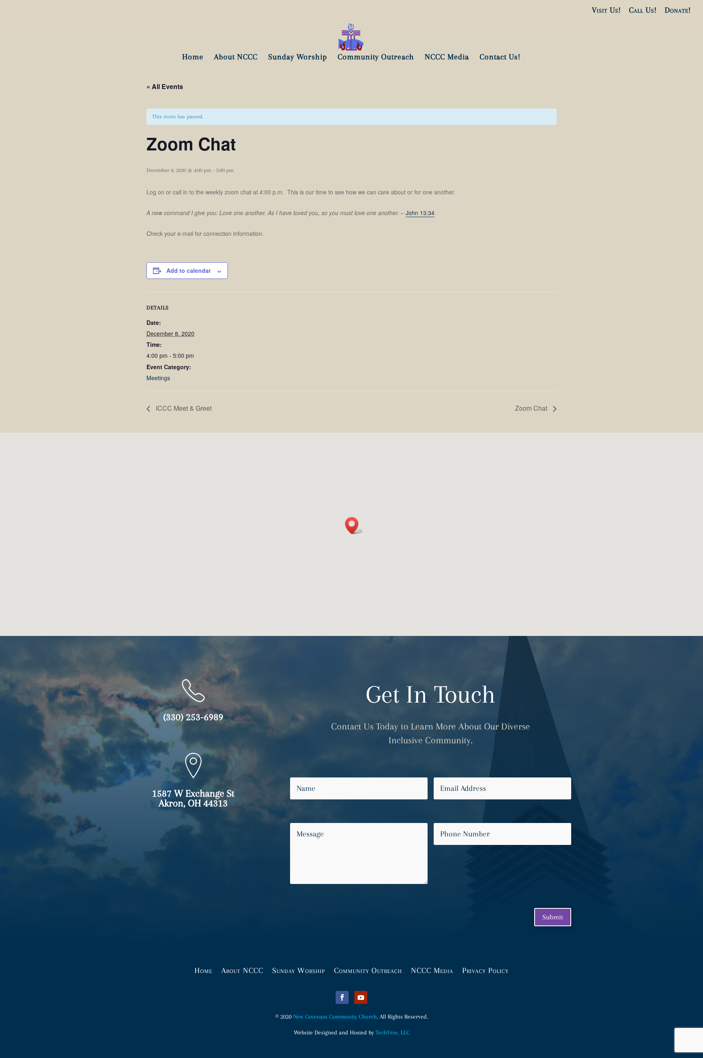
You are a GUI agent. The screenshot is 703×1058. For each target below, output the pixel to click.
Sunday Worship (298, 969)
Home (203, 969)
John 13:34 (420, 213)
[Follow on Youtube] (360, 997)
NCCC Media (432, 969)
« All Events (164, 86)
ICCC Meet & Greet (183, 408)
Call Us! (643, 10)
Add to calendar (188, 270)
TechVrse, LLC (393, 1032)
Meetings (158, 378)
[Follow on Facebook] (342, 997)
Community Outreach (368, 969)
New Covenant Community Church (335, 1016)
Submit (552, 917)
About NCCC (242, 969)
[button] (354, 525)
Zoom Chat (532, 408)
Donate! (678, 10)
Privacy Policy (485, 969)
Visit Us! (606, 10)
